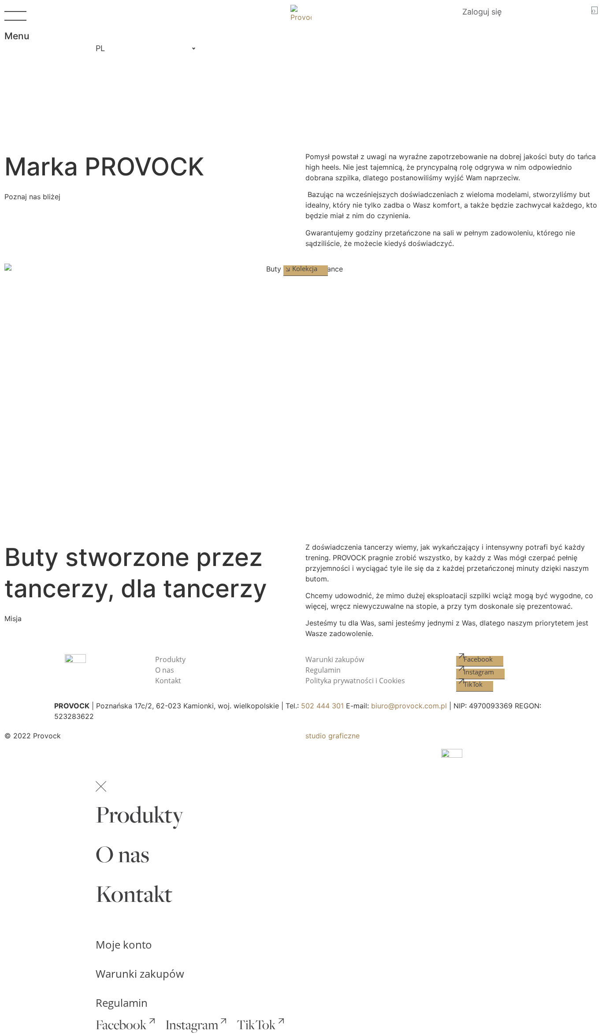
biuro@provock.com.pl (409, 705)
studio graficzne (332, 735)
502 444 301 (322, 705)
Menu (16, 35)
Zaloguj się (482, 11)
